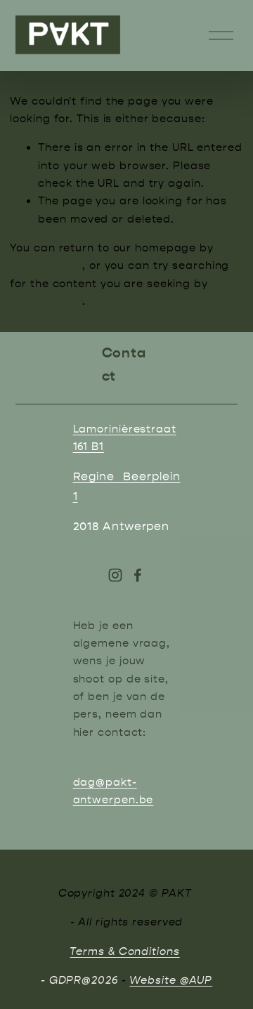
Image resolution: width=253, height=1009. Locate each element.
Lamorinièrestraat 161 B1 (124, 438)
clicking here (46, 265)
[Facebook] (138, 575)
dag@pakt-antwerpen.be (113, 791)
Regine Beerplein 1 (127, 486)
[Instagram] (115, 575)
